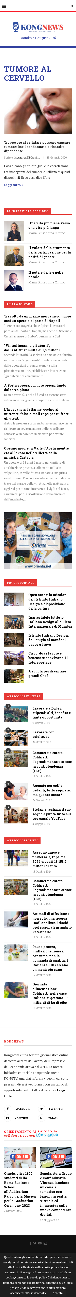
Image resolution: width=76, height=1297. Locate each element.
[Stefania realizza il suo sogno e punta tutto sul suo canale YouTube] (16, 815)
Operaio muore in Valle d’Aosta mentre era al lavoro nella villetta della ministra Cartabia (36, 453)
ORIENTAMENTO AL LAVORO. (28, 1132)
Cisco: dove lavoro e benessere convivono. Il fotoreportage (48, 657)
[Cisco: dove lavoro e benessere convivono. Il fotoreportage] (14, 654)
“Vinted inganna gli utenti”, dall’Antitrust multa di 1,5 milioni (32, 347)
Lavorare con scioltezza (43, 734)
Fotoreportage (20, 583)
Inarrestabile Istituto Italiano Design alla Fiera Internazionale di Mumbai (50, 622)
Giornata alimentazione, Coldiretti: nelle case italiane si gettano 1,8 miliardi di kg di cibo (50, 993)
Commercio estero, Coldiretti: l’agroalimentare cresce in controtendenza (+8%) (52, 761)
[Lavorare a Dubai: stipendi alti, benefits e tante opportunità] (16, 714)
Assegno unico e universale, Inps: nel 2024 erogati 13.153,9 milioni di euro (49, 859)
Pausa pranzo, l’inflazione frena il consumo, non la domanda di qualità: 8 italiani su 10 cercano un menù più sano (50, 958)
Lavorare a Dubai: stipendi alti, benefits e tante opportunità (51, 713)
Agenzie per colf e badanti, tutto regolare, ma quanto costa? (51, 790)
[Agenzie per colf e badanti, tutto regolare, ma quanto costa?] (16, 791)
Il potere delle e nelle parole (45, 274)
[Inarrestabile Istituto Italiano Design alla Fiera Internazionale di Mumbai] (14, 618)
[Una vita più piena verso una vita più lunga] (14, 223)
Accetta (58, 1293)
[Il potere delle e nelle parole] (14, 273)
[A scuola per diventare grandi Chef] (14, 672)
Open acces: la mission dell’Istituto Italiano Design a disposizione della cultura (47, 601)
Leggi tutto (12, 185)
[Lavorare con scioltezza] (16, 738)
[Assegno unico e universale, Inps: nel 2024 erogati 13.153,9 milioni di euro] (16, 858)
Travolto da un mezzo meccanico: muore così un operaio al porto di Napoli (37, 318)
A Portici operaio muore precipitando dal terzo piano (35, 387)
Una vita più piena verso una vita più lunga (49, 225)
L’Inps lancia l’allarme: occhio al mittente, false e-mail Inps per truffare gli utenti (36, 414)
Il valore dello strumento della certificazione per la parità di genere (49, 252)
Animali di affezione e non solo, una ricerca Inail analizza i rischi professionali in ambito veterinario (52, 922)
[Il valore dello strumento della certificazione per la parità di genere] (14, 248)
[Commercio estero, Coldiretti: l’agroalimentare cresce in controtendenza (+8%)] (16, 758)
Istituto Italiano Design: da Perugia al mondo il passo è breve (48, 640)
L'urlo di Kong (20, 304)
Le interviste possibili (28, 211)
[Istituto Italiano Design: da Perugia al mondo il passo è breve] (14, 636)
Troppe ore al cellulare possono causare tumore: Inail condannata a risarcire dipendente (37, 146)
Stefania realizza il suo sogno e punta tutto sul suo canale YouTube (51, 814)
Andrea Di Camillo (28, 157)
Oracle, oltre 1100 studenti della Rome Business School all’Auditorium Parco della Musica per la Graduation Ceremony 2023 (20, 1189)
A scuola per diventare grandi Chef (47, 673)
